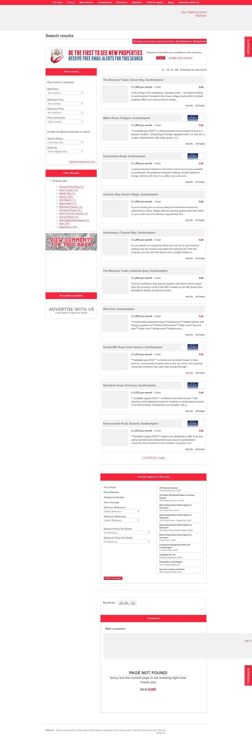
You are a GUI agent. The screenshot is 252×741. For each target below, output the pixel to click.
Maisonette (67, 203)
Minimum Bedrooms (114, 507)
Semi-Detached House (74, 220)
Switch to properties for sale (82, 162)
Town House (68, 190)
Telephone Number (114, 497)
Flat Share (67, 200)
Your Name (110, 487)
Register (137, 2)
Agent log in (201, 15)
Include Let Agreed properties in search (68, 131)
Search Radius (55, 138)
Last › (162, 457)
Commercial (105, 2)
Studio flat (67, 193)
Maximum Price (55, 108)
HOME (152, 689)
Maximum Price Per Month (118, 537)
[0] (133, 602)
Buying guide (70, 730)
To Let (71, 2)
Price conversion (56, 117)
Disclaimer (146, 730)
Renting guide (94, 730)
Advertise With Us (188, 2)
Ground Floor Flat (71, 186)
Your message (111, 502)
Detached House (71, 207)
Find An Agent (155, 2)
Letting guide (107, 730)
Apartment (68, 227)
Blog (170, 2)
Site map (161, 730)
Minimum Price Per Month (118, 528)
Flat (64, 223)
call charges (200, 105)
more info (189, 105)
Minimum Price (55, 99)
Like (126, 603)
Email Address (111, 492)
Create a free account (180, 57)
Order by (52, 147)
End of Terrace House (73, 213)
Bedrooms (52, 89)
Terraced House (70, 210)
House (66, 196)
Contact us (160, 733)
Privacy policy (125, 730)
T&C (116, 730)
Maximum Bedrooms (115, 516)
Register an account (197, 12)
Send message (113, 578)
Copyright (136, 730)
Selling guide (82, 730)
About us (59, 730)
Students (122, 2)
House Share (69, 216)
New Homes (86, 2)
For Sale (58, 2)
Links (154, 730)
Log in (184, 12)
